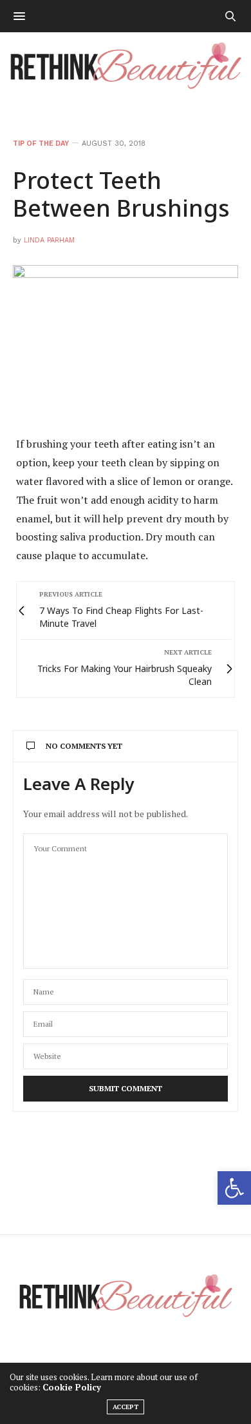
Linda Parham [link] (49, 240)
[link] (234, 1188)
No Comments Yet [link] (84, 746)
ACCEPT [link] (125, 1407)
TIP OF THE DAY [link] (41, 143)
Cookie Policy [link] (71, 1387)
